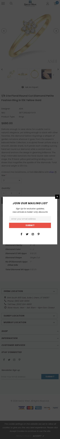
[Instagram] (33, 234)
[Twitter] (27, 234)
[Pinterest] (38, 234)
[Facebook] (21, 234)
